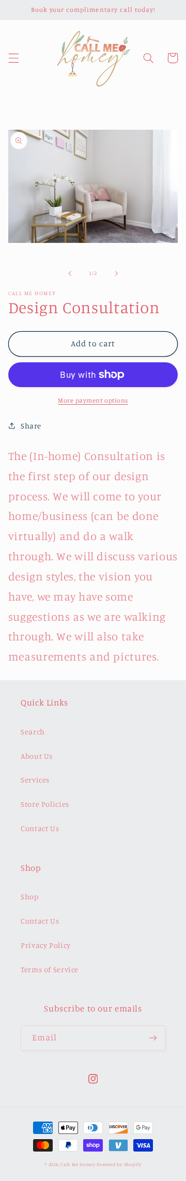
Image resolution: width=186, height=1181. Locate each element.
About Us (37, 755)
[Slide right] (116, 273)
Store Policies (45, 804)
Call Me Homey (78, 1164)
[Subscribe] (153, 1038)
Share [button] (31, 425)
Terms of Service (50, 969)
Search (33, 731)
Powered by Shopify (119, 1164)
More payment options (93, 400)
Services (35, 779)
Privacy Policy (46, 945)
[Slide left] (69, 273)
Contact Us (40, 828)
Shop (30, 896)
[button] (13, 58)
